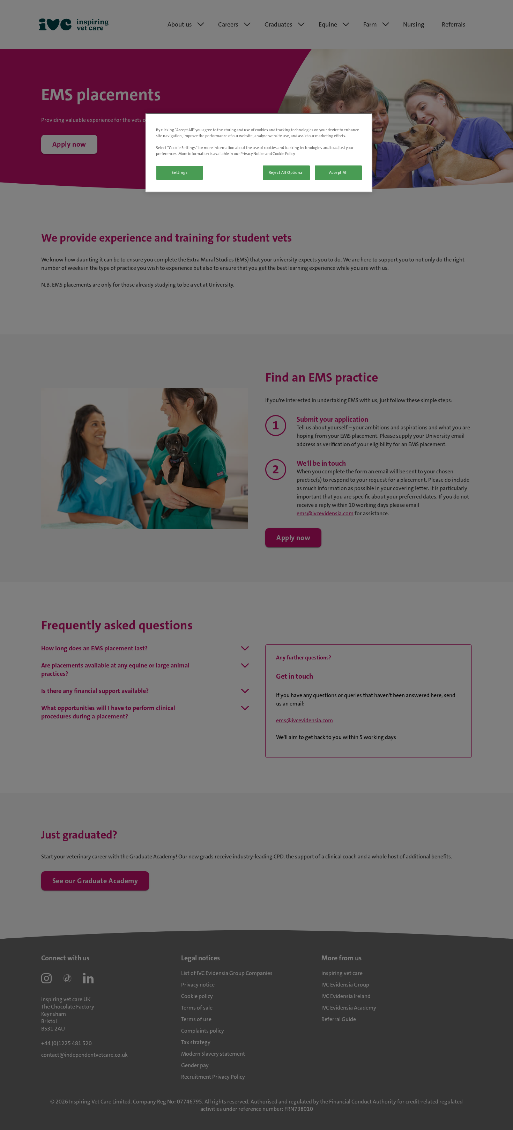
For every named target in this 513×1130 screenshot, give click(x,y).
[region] (259, 152)
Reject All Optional (286, 172)
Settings (180, 172)
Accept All (338, 172)
